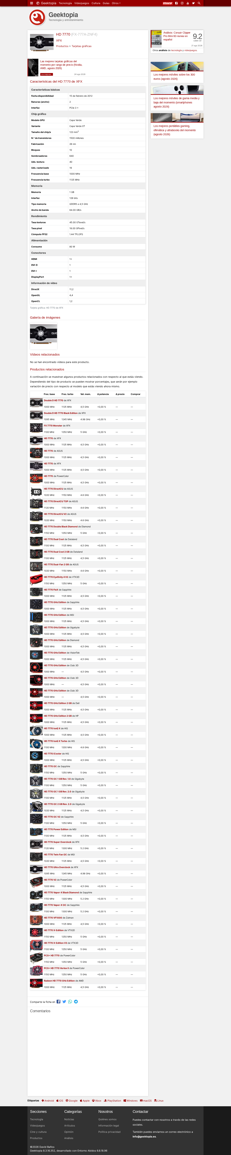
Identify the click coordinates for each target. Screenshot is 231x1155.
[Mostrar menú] (32, 3)
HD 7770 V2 (50, 879)
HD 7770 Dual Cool (54, 539)
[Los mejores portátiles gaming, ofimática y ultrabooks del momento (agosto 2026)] (177, 117)
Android (49, 1100)
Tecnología (65, 3)
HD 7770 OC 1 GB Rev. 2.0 (57, 791)
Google (73, 1100)
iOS (61, 1100)
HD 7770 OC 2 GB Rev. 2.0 (58, 804)
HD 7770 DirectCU (53, 488)
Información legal (108, 1125)
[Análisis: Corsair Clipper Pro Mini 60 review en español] (156, 39)
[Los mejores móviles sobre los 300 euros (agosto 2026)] (177, 66)
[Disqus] (88, 1056)
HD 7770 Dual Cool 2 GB (56, 551)
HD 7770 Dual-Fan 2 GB (56, 564)
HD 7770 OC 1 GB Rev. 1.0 (57, 778)
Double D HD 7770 (53, 400)
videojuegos (190, 50)
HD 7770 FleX (51, 589)
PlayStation (114, 1100)
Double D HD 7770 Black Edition (61, 413)
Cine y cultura (38, 1131)
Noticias (69, 1119)
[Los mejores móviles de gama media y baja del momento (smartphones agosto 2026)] (177, 89)
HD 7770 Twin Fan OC (55, 854)
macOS (147, 1100)
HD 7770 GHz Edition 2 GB (58, 703)
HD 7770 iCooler (52, 753)
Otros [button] (115, 3)
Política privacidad (109, 1131)
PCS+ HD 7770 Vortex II (56, 968)
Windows (132, 1100)
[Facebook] (177, 3)
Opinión (68, 1131)
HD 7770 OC (50, 766)
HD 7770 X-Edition (54, 930)
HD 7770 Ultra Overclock (57, 867)
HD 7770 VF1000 (53, 917)
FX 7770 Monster (53, 425)
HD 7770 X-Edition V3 (55, 943)
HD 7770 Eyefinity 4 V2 (56, 577)
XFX (59, 40)
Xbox (98, 1100)
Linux (160, 1100)
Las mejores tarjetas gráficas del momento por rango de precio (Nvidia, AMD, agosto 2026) (61, 65)
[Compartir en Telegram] (76, 1001)
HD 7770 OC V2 (52, 816)
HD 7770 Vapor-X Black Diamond (61, 892)
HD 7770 (63, 34)
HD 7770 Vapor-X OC (55, 905)
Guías (106, 3)
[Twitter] (194, 3)
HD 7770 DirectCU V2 (55, 514)
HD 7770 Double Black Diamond (61, 526)
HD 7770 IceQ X (52, 728)
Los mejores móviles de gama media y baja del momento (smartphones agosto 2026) (177, 102)
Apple (86, 1100)
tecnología (176, 50)
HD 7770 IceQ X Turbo (55, 741)
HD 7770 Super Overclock (57, 842)
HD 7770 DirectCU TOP (56, 501)
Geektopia (48, 3)
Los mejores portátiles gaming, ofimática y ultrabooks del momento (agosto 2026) (175, 130)
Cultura (96, 3)
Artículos (69, 1125)
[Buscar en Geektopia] (199, 3)
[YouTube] (188, 3)
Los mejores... (46, 74)
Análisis (68, 1138)
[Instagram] (182, 3)
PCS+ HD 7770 (52, 955)
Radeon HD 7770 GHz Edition (59, 980)
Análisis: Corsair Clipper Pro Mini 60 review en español (176, 36)
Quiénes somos (107, 1119)
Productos (62, 46)
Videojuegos (81, 3)
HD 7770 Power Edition (56, 829)
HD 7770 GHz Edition (55, 602)
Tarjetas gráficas (81, 46)
